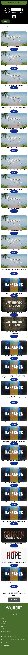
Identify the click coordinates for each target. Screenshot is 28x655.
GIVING (2, 628)
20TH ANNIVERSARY (5, 631)
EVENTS (3, 626)
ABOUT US (3, 621)
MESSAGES (3, 623)
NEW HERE (3, 618)
